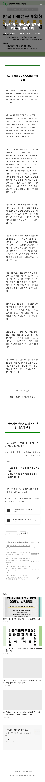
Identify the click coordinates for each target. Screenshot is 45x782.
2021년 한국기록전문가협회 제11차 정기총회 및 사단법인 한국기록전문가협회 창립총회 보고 (18, 560)
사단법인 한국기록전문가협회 (14, 542)
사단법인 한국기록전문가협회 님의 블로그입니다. (18, 734)
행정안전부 (16, 772)
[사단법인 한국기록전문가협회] (19, 4)
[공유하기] (13, 533)
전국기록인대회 (27, 772)
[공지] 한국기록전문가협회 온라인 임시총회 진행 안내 (18, 547)
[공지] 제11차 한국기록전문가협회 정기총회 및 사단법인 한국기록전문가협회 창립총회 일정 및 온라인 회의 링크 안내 (18, 577)
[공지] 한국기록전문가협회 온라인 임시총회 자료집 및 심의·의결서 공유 (18, 553)
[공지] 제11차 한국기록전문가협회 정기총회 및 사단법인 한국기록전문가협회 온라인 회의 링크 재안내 (18, 568)
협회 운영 (25, 542)
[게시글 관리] (15, 533)
